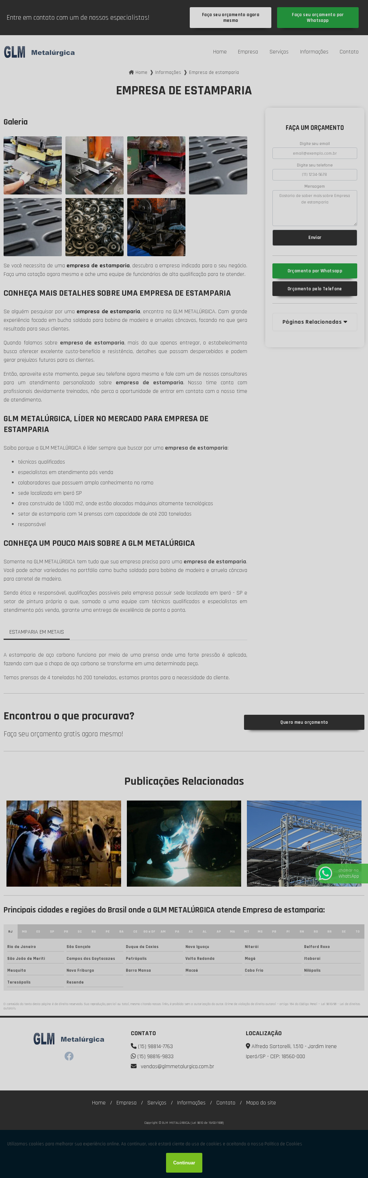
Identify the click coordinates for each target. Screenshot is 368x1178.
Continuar (184, 1162)
